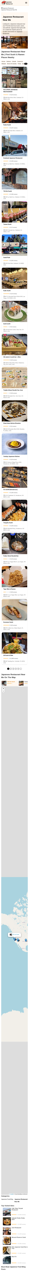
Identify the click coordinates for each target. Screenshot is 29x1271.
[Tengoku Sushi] (14, 510)
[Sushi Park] (14, 245)
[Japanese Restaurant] (7, 3)
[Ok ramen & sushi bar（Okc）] (14, 344)
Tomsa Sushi (16, 934)
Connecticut (20, 61)
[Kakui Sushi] (14, 112)
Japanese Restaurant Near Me (9, 9)
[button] (26, 940)
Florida (19, 63)
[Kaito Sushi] (14, 278)
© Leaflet (11, 1194)
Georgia (24, 63)
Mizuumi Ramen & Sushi (19, 1240)
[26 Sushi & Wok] (14, 643)
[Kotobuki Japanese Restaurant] (14, 145)
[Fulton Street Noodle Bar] (14, 543)
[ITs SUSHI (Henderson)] (14, 477)
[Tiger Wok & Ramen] (14, 576)
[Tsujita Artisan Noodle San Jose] (14, 377)
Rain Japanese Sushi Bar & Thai (20, 1250)
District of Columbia (12, 63)
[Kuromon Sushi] (14, 609)
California (8, 61)
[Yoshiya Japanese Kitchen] (14, 444)
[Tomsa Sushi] (14, 212)
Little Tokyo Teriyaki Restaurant (19, 1211)
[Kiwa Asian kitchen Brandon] (14, 410)
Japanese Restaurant (8, 8)
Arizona (3, 61)
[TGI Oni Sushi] (14, 178)
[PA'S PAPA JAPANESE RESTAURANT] (14, 77)
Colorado (14, 61)
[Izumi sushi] (14, 311)
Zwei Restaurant (19, 1231)
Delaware (4, 63)
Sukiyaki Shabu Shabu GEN (19, 1221)
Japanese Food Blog (7, 1199)
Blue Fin (19, 1260)
